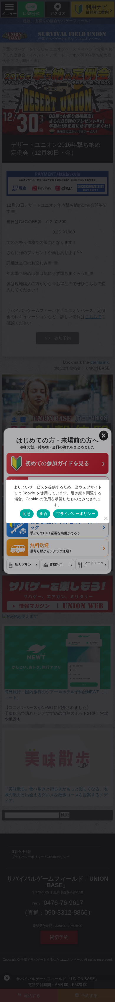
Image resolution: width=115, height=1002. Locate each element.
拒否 (43, 513)
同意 (27, 513)
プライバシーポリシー (75, 513)
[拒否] (106, 518)
